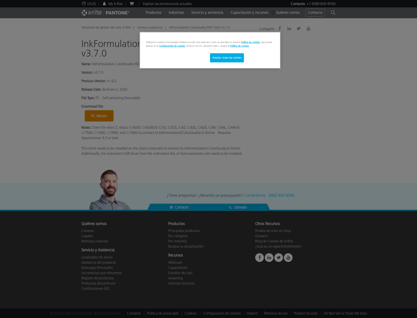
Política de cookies (250, 42)
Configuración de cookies (172, 45)
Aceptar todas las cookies (227, 57)
